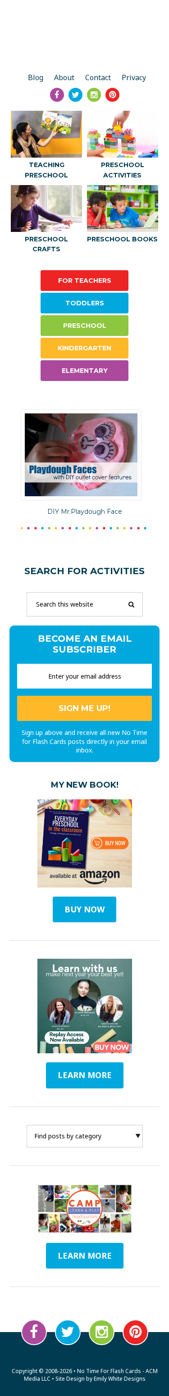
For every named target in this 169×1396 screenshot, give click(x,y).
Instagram (102, 1332)
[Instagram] (94, 95)
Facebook (34, 1332)
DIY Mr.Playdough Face (84, 512)
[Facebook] (57, 95)
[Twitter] (75, 95)
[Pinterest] (112, 95)
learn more (85, 1075)
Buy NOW (84, 909)
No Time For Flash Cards (84, 37)
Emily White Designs (120, 1378)
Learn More (85, 1255)
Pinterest (135, 1332)
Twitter (68, 1332)
